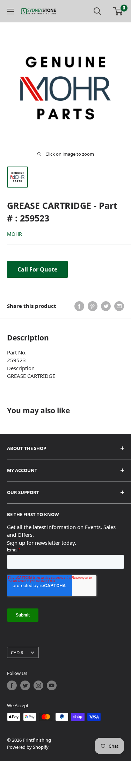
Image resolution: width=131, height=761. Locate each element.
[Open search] (97, 11)
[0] (118, 11)
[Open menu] (10, 11)
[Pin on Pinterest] (92, 306)
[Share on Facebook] (79, 306)
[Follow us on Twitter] (25, 685)
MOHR (14, 234)
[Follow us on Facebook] (12, 685)
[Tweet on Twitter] (106, 306)
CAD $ (17, 652)
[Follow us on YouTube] (52, 685)
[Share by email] (119, 306)
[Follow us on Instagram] (38, 685)
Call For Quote (37, 269)
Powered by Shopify (28, 747)
